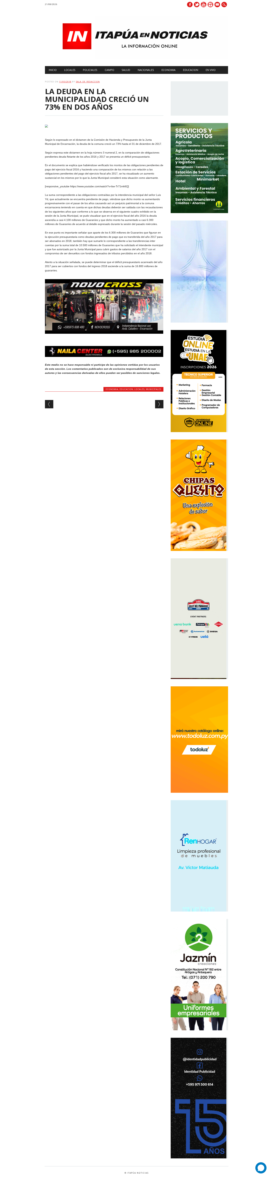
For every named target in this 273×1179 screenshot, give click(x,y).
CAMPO (109, 70)
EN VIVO (211, 70)
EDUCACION (190, 70)
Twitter (196, 4)
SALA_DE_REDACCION (88, 81)
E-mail (217, 4)
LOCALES (69, 70)
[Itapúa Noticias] (136, 58)
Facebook (190, 4)
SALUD (126, 70)
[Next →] (159, 404)
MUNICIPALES (153, 389)
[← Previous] (49, 404)
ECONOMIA (168, 70)
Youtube (203, 4)
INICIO (53, 70)
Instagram (210, 4)
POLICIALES (90, 70)
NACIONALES (146, 70)
